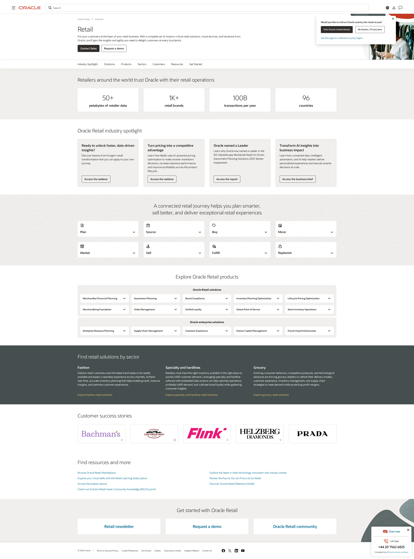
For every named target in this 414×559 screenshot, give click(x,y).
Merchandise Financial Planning (100, 298)
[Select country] (387, 8)
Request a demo (114, 48)
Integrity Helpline (191, 550)
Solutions (109, 64)
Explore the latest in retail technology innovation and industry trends (248, 472)
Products (126, 64)
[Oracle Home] (29, 8)
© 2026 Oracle (84, 550)
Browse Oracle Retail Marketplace (97, 472)
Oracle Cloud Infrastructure (302, 330)
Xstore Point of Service (248, 309)
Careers (157, 550)
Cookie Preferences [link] (130, 550)
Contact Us (207, 550)
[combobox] (207, 8)
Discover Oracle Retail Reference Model (232, 483)
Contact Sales (88, 48)
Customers (159, 64)
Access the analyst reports (92, 483)
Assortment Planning (145, 298)
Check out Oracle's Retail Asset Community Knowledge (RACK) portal (117, 489)
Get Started (195, 64)
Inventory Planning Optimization (253, 298)
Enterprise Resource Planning (98, 330)
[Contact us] (400, 8)
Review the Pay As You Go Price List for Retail (235, 478)
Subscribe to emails (172, 550)
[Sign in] (394, 8)
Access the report (227, 179)
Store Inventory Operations (302, 309)
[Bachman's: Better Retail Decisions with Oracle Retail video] (101, 433)
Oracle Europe (84, 19)
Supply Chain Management (148, 330)
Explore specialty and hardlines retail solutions (192, 394)
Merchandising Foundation (97, 309)
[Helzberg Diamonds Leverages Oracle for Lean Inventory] (260, 433)
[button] (14, 8)
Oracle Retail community (295, 526)
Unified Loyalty (193, 309)
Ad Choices (146, 550)
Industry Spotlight (88, 64)
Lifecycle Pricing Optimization (304, 298)
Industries (99, 19)
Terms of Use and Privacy (107, 550)
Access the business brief (297, 179)
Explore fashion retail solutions (95, 394)
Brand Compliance (195, 298)
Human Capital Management (251, 330)
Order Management (144, 309)
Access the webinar (96, 179)
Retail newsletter (119, 526)
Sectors (142, 64)
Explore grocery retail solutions (271, 394)
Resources (177, 64)
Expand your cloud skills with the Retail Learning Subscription (112, 478)
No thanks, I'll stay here (370, 29)
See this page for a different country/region (342, 38)
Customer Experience (196, 330)
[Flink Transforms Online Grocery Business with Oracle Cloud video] (207, 433)
